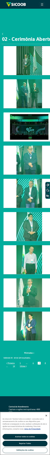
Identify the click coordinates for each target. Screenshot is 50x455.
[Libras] (47, 184)
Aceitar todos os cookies (25, 437)
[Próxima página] (23, 366)
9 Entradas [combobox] (28, 353)
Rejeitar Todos (25, 443)
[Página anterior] (10, 363)
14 (14, 366)
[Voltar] (3, 33)
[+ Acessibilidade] (47, 195)
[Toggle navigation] (42, 4)
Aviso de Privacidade (32, 429)
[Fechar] (46, 415)
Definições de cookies (25, 450)
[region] (25, 433)
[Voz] (47, 190)
